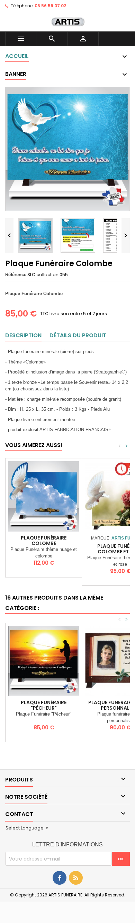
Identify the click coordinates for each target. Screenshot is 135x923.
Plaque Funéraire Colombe (43, 540)
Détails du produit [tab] (78, 335)
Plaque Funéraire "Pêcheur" (43, 705)
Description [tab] (23, 335)
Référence (15, 274)
